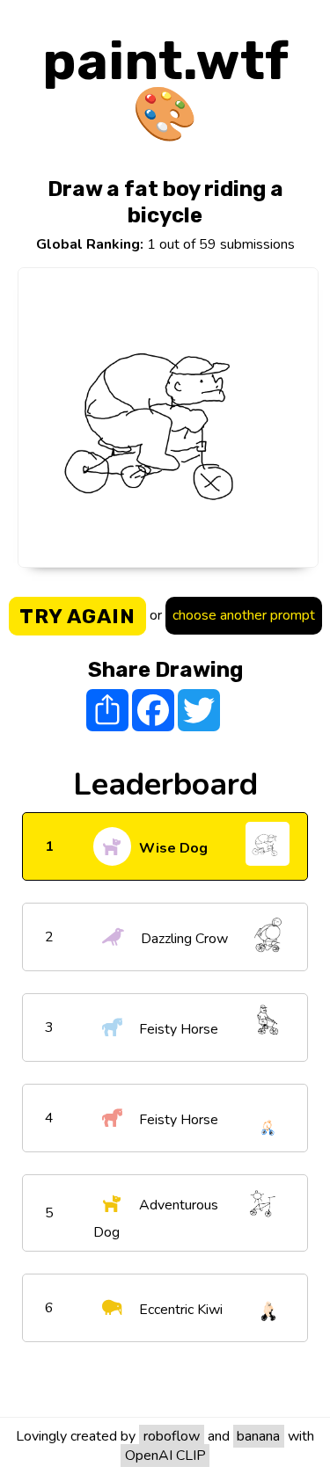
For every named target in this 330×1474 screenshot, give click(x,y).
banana (258, 1436)
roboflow (171, 1436)
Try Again (77, 616)
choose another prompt (243, 615)
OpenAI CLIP (165, 1455)
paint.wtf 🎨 (165, 87)
